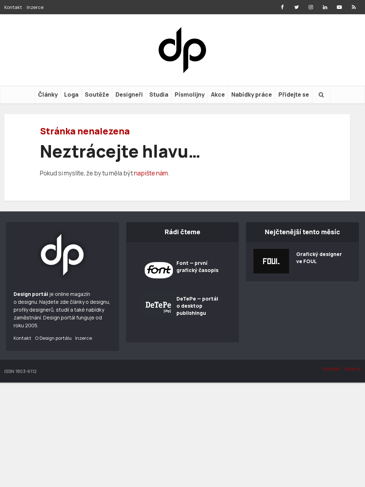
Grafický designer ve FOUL (319, 258)
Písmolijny (190, 94)
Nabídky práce (251, 94)
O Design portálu (53, 338)
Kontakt (13, 7)
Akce (218, 94)
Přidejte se (293, 94)
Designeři (129, 94)
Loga (71, 94)
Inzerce (35, 7)
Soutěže (97, 94)
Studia (158, 94)
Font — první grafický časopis (197, 266)
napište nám (151, 173)
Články (48, 94)
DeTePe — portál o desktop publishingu (197, 305)
